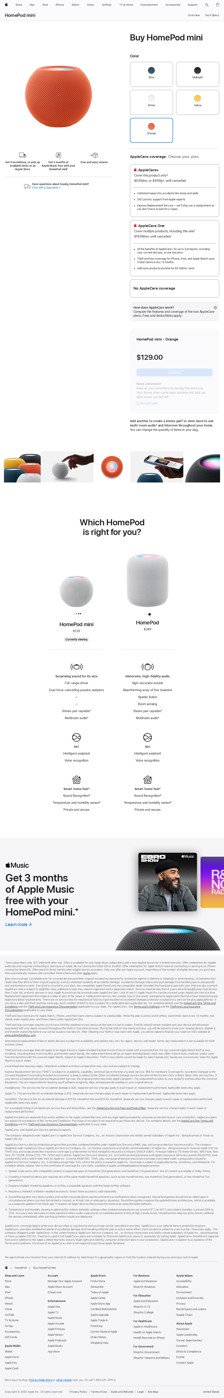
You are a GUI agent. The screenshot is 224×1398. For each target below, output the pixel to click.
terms (86, 973)
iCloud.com (54, 1292)
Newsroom (182, 1329)
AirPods (9, 1314)
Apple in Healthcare (145, 1326)
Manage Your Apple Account (65, 1281)
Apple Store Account (60, 1286)
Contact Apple (184, 1362)
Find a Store (98, 1281)
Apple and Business (145, 1281)
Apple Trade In (99, 1320)
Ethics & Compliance (188, 1351)
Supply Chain (184, 1314)
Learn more (18, 924)
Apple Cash (12, 1368)
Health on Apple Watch (147, 1332)
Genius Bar (97, 1286)
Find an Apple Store (40, 1380)
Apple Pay (11, 1362)
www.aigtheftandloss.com (20, 1035)
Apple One (54, 1306)
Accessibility (183, 1281)
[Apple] (6, 1267)
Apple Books (55, 1345)
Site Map (153, 1391)
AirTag (8, 1326)
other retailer (64, 1380)
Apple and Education (145, 1301)
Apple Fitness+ (56, 1329)
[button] (206, 5)
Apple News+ (56, 1334)
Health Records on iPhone (149, 1337)
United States (211, 1391)
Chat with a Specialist (46, 187)
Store (8, 1281)
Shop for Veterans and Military (151, 1358)
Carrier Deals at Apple (104, 1331)
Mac (7, 1286)
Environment (184, 1292)
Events (180, 1357)
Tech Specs (212, 15)
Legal (140, 1391)
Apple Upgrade (99, 1314)
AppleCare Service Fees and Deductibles (121, 1108)
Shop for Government (146, 1352)
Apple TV (53, 1312)
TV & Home (12, 1320)
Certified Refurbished (103, 1309)
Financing (96, 1326)
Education (182, 1286)
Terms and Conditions (147, 1006)
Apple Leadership (186, 1334)
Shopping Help (99, 1342)
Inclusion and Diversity (190, 1298)
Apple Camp (98, 1298)
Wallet (8, 1351)
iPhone (9, 1298)
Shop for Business (144, 1286)
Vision (8, 1309)
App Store (54, 1351)
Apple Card (11, 1357)
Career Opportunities (189, 1340)
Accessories (12, 1331)
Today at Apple (99, 1292)
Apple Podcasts (57, 1340)
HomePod (20, 1267)
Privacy (181, 1303)
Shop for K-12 (141, 1306)
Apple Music (55, 1317)
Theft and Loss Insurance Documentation (52, 1006)
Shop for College (143, 1312)
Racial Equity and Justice (191, 1309)
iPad (7, 1292)
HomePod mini (20, 15)
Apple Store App (100, 1303)
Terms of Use (99, 1391)
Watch (8, 1303)
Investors (181, 1345)
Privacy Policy (78, 1391)
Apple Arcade (56, 1323)
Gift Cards (11, 1337)
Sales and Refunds (122, 1391)
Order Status (98, 1337)
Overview (194, 15)
